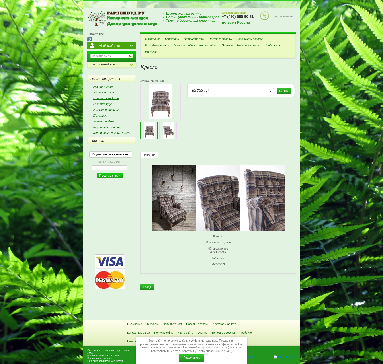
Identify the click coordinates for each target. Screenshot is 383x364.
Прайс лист (272, 45)
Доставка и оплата (249, 39)
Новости (151, 51)
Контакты (172, 39)
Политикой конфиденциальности (205, 347)
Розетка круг (102, 103)
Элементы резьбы (105, 78)
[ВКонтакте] (89, 39)
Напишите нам (194, 39)
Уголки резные (103, 92)
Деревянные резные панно (111, 132)
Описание (149, 155)
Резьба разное (103, 86)
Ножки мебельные (106, 109)
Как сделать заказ (157, 45)
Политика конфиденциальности (105, 361)
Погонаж (100, 115)
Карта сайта (208, 45)
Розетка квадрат (106, 98)
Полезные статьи (220, 39)
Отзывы (227, 45)
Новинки (97, 140)
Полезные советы (248, 45)
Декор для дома (104, 121)
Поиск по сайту (184, 45)
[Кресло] (149, 130)
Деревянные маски (106, 127)
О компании (152, 39)
